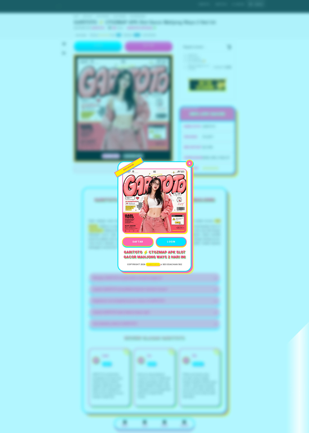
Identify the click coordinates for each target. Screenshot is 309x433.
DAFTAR (137, 241)
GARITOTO (153, 264)
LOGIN (171, 241)
